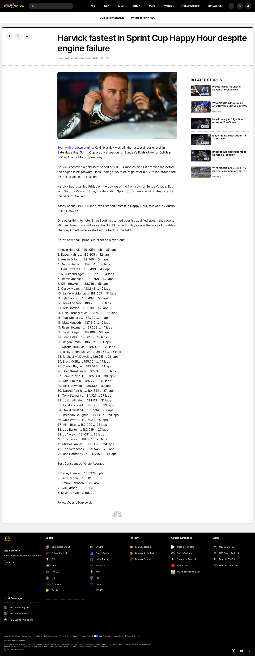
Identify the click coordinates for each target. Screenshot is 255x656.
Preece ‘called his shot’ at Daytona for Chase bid (226, 88)
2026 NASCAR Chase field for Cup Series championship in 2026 (229, 169)
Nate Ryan (216, 111)
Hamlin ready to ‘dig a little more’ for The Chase (227, 121)
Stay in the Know (12, 550)
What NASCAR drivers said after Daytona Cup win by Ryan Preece (230, 104)
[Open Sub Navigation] (97, 6)
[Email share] (27, 36)
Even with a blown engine (75, 147)
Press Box (64, 636)
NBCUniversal (19, 641)
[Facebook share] (9, 36)
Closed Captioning (29, 636)
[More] (231, 6)
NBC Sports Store (51, 636)
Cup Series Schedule (112, 17)
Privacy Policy (86, 636)
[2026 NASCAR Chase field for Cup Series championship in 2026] (201, 172)
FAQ (40, 636)
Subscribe (10, 562)
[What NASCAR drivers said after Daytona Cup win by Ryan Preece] (201, 107)
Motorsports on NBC (143, 17)
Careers (16, 636)
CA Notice (120, 636)
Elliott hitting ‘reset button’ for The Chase (229, 137)
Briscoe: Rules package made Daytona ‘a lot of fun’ (229, 153)
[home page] (14, 6)
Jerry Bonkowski (67, 58)
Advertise (7, 636)
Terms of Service (133, 636)
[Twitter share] (18, 36)
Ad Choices (74, 636)
